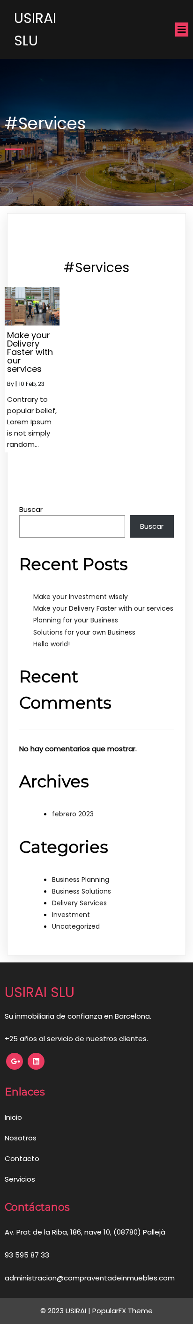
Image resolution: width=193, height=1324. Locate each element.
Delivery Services (79, 903)
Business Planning (80, 879)
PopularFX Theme (122, 1311)
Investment (71, 914)
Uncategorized (76, 926)
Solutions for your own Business (84, 632)
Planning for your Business (75, 620)
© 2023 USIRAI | (66, 1311)
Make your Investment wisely (80, 596)
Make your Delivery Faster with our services (103, 608)
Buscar (31, 509)
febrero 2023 (73, 814)
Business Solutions (81, 891)
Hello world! (51, 644)
